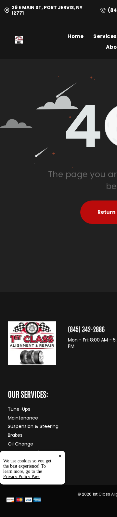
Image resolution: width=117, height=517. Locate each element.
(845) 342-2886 (86, 329)
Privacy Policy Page (21, 476)
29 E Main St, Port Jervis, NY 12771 (47, 10)
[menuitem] (80, 36)
